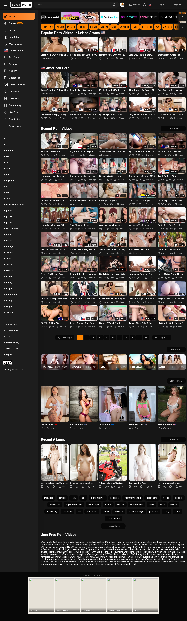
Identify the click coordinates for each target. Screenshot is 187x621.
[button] (180, 17)
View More (175, 349)
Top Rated (14, 37)
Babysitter (9, 180)
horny (166, 511)
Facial (135, 27)
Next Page (160, 337)
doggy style (152, 498)
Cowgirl (8, 306)
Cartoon (8, 276)
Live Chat (14, 112)
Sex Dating (14, 119)
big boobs (67, 511)
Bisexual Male (11, 228)
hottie (166, 498)
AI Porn (13, 64)
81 (146, 337)
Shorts (12, 23)
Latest (12, 30)
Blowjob (8, 240)
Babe (6, 174)
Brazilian (8, 252)
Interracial (147, 27)
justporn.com (16, 369)
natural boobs (136, 505)
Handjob (83, 27)
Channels (14, 98)
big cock (178, 498)
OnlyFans (14, 57)
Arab (6, 162)
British (7, 258)
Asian (7, 168)
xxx (79, 511)
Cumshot (124, 27)
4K (5, 138)
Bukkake (8, 270)
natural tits (92, 511)
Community (15, 105)
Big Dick (8, 216)
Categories (14, 77)
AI (5, 144)
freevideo (48, 498)
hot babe (114, 498)
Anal (6, 156)
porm (177, 511)
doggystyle (55, 505)
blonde (173, 505)
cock (162, 505)
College (8, 288)
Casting (8, 282)
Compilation (10, 294)
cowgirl (62, 498)
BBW (6, 192)
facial (151, 505)
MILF (114, 27)
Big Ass (8, 210)
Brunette (8, 264)
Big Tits (8, 222)
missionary (52, 511)
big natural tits (98, 498)
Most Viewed (15, 44)
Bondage (8, 246)
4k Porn (13, 71)
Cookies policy (11, 342)
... (139, 337)
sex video (119, 511)
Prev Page (67, 337)
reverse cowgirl (136, 511)
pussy (106, 511)
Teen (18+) (47, 27)
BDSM (7, 198)
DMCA (7, 336)
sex (83, 498)
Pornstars (14, 91)
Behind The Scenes (14, 204)
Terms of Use (11, 324)
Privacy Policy (11, 330)
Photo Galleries (17, 84)
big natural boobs (74, 505)
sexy (73, 498)
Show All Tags (113, 526)
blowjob (120, 505)
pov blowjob (93, 505)
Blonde (7, 234)
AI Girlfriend (15, 126)
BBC (6, 186)
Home (12, 16)
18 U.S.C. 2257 (11, 348)
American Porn (17, 50)
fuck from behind (133, 498)
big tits (108, 505)
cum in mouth (113, 518)
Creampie (9, 312)
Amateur (8, 150)
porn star (153, 511)
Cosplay (8, 300)
